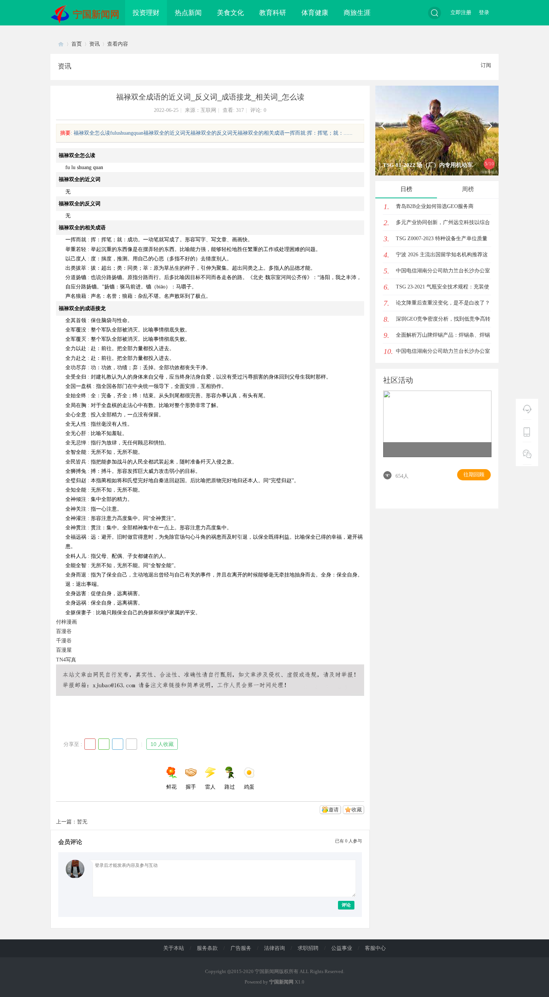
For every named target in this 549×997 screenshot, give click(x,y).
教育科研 (272, 12)
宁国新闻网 (96, 14)
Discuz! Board (61, 44)
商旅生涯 (357, 12)
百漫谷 (64, 631)
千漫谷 (64, 640)
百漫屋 (64, 650)
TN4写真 (66, 660)
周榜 (468, 189)
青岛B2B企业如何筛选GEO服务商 (435, 206)
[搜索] (434, 13)
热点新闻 (188, 12)
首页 (76, 44)
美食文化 (230, 12)
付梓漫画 (66, 622)
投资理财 (146, 12)
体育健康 (314, 12)
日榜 (406, 189)
